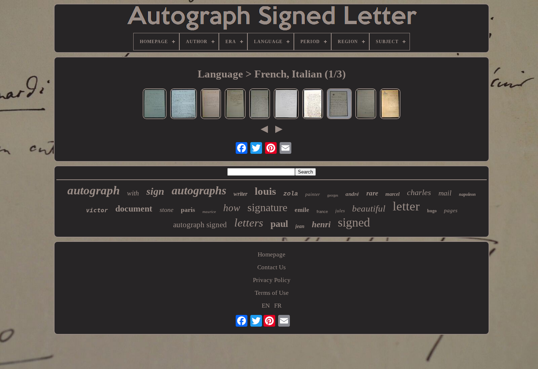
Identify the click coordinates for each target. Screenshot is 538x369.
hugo (432, 210)
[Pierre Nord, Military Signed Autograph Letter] (286, 104)
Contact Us (271, 267)
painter (312, 194)
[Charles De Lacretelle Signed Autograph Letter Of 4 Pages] (312, 104)
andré (352, 194)
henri (321, 224)
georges (332, 195)
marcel (392, 194)
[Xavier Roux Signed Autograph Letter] (365, 104)
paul (279, 223)
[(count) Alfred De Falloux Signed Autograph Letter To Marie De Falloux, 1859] (259, 104)
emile (302, 209)
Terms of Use (272, 292)
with (133, 193)
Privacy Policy (272, 280)
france (322, 211)
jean (300, 226)
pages (450, 210)
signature (267, 207)
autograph (93, 190)
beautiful (368, 208)
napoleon (467, 194)
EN (266, 305)
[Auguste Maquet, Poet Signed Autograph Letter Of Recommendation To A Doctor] (339, 104)
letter (406, 206)
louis (265, 191)
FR (277, 305)
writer (240, 194)
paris (188, 209)
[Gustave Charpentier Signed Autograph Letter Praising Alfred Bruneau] (183, 104)
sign (155, 191)
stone (166, 209)
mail (445, 193)
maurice (209, 211)
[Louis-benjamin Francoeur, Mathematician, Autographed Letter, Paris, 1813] (235, 104)
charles (419, 192)
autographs (199, 190)
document (133, 208)
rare (372, 193)
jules (340, 210)
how (231, 207)
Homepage (271, 254)
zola (290, 193)
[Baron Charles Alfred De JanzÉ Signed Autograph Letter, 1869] (210, 104)
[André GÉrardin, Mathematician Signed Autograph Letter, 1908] (390, 104)
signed (354, 222)
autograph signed (200, 224)
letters (248, 222)
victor (97, 210)
